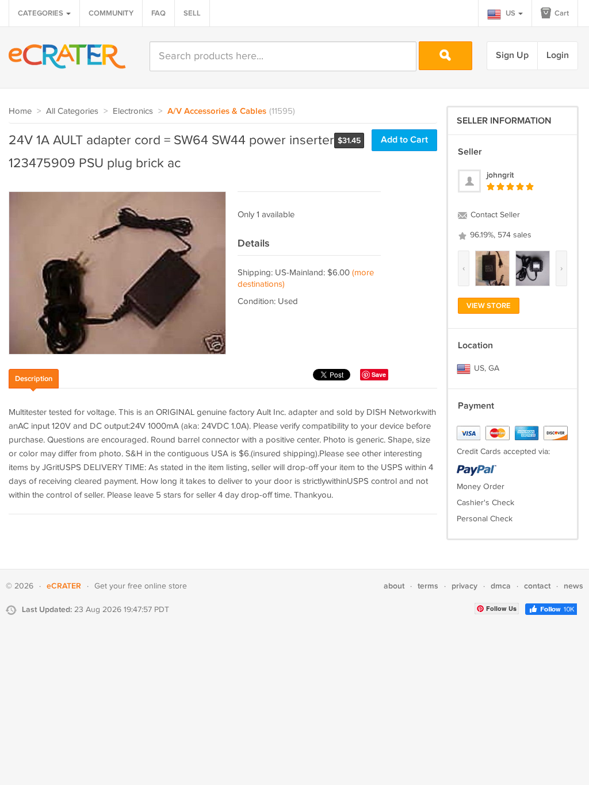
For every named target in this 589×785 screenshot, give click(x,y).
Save (379, 374)
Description (33, 378)
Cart (561, 13)
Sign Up (512, 55)
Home (20, 111)
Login (557, 55)
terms (428, 586)
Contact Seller (494, 215)
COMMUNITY (111, 13)
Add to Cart (404, 139)
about (394, 586)
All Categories (72, 111)
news (573, 586)
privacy (464, 586)
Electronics (133, 111)
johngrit (500, 175)
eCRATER (64, 586)
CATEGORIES (41, 13)
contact (537, 586)
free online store (157, 586)
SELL (192, 13)
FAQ (158, 13)
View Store (488, 305)
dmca (501, 586)
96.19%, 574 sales (499, 235)
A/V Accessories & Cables (216, 111)
